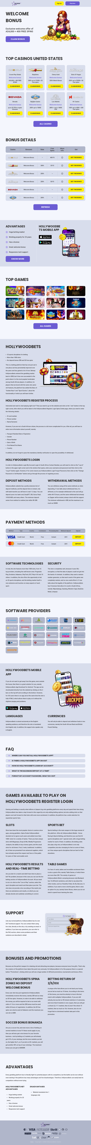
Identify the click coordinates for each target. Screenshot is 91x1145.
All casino (45, 123)
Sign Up (59, 3)
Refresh (45, 207)
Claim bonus (15, 86)
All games (45, 326)
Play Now (72, 3)
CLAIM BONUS (18, 39)
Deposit (78, 537)
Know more (17, 259)
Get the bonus (76, 157)
